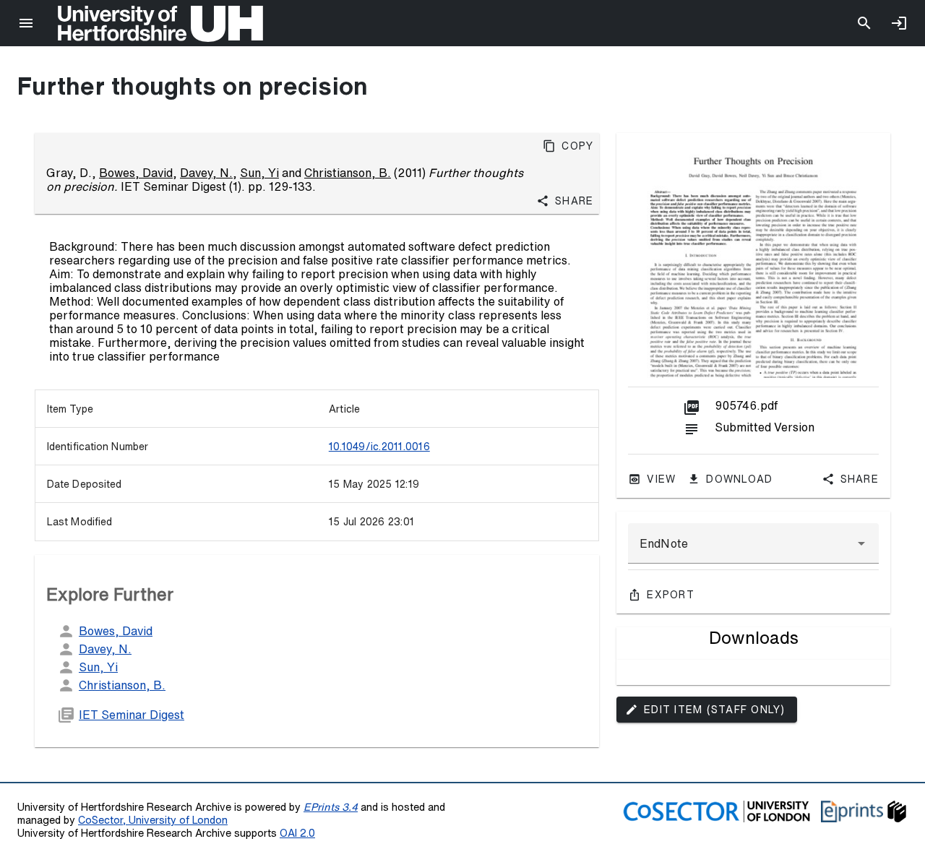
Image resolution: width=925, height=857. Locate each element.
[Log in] (899, 23)
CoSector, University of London (153, 819)
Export (670, 595)
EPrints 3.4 (331, 806)
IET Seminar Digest (131, 714)
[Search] (864, 23)
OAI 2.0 (297, 832)
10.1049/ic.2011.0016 (379, 447)
